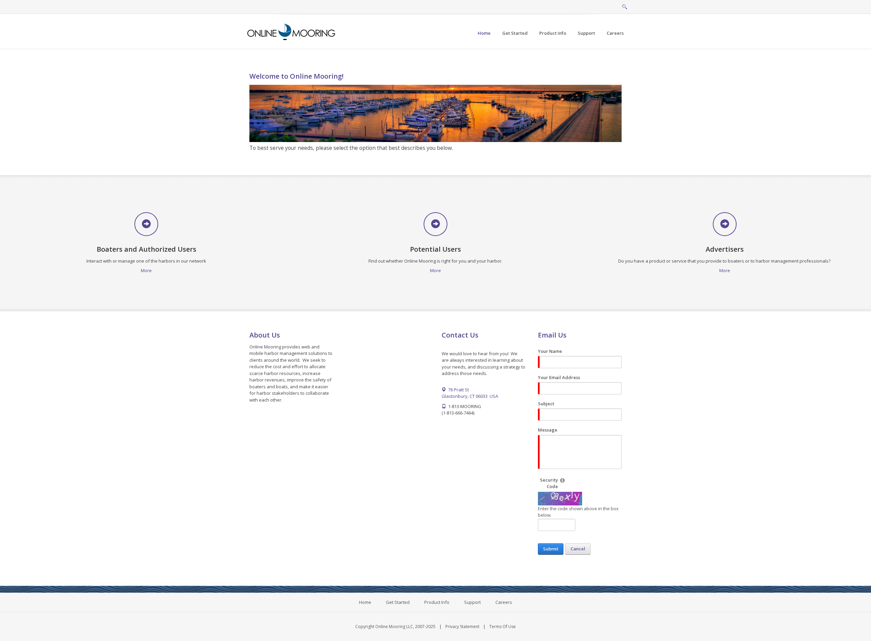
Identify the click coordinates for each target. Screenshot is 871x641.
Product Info (436, 602)
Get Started (398, 602)
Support (472, 602)
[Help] (562, 480)
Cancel (578, 549)
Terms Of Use (502, 626)
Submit (550, 549)
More (146, 270)
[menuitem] (514, 33)
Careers (503, 602)
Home (365, 602)
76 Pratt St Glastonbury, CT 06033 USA (470, 393)
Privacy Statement (462, 626)
